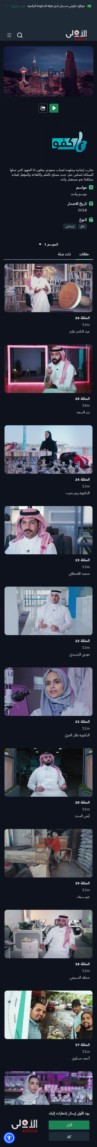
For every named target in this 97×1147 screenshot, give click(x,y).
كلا (69, 1137)
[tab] (84, 254)
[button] (9, 1138)
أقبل (69, 1125)
